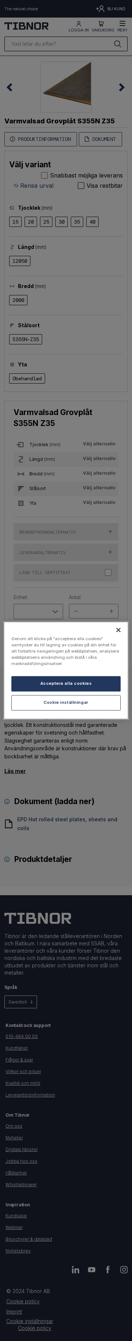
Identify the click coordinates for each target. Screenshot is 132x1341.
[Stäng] (118, 630)
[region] (66, 670)
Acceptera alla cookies (66, 683)
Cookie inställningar (66, 702)
